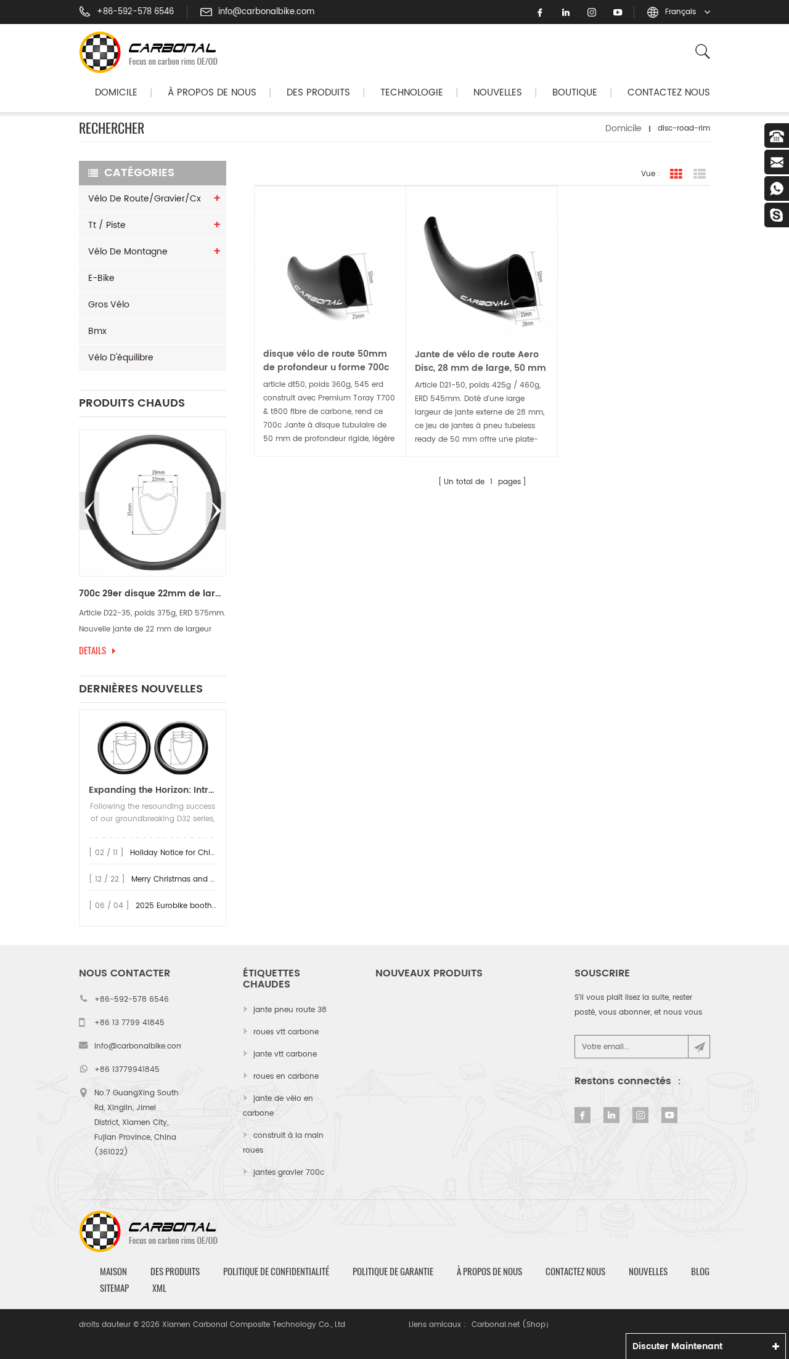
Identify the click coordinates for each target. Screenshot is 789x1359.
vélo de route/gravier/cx (144, 199)
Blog (700, 1271)
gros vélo (108, 305)
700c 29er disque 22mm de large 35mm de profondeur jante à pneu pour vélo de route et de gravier (152, 594)
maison (113, 1271)
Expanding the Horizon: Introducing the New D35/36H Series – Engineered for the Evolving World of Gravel (152, 790)
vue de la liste (699, 174)
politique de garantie (393, 1271)
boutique (574, 92)
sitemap (114, 1288)
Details (92, 650)
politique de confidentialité (276, 1271)
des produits (175, 1271)
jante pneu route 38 (290, 1010)
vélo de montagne (128, 252)
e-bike (101, 278)
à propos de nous (489, 1271)
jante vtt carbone (285, 1054)
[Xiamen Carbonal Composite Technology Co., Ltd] (153, 52)
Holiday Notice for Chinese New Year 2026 (207, 853)
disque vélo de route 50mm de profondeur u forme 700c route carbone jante (326, 361)
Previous (89, 511)
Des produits (318, 92)
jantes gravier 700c (288, 1172)
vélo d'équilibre (120, 358)
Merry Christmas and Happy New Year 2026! (213, 879)
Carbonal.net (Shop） (512, 1325)
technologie (411, 92)
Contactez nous (669, 92)
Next (216, 511)
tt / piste (107, 225)
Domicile (116, 92)
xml (159, 1288)
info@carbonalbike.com (266, 12)
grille (676, 174)
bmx (97, 331)
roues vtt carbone (286, 1032)
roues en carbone (286, 1076)
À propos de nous (212, 92)
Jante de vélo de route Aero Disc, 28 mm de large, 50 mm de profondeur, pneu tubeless (481, 361)
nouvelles (497, 92)
